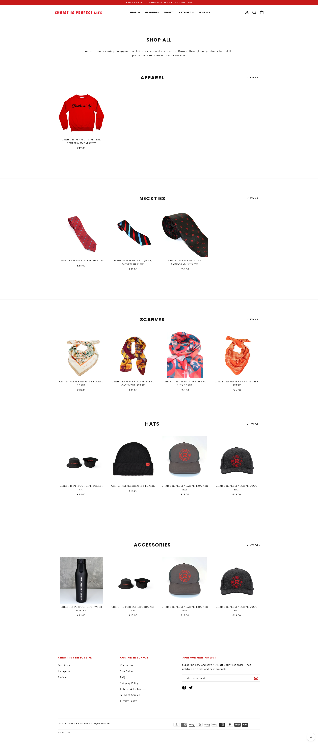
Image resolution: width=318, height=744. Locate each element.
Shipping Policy (129, 683)
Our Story (64, 665)
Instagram (186, 12)
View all (253, 77)
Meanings (152, 12)
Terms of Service (130, 695)
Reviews (204, 12)
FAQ (122, 677)
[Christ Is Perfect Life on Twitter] (191, 687)
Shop (133, 12)
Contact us (126, 665)
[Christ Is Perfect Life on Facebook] (184, 687)
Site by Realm (64, 732)
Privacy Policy (128, 701)
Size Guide (126, 671)
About (168, 12)
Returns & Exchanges (133, 689)
